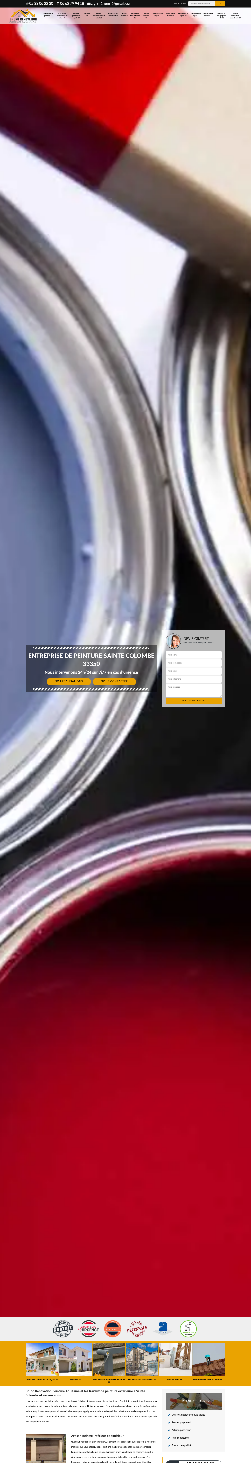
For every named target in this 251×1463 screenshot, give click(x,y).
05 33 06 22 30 (41, 4)
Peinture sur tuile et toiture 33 (135, 16)
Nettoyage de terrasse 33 (208, 15)
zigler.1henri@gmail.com (112, 4)
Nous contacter (114, 681)
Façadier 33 (87, 15)
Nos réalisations (69, 681)
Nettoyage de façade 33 (196, 15)
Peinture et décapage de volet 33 (221, 16)
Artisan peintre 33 (124, 15)
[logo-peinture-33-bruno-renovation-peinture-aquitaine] (23, 16)
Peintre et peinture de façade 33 (76, 16)
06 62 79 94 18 (72, 4)
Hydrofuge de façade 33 (170, 15)
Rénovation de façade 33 (158, 15)
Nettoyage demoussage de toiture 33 (62, 16)
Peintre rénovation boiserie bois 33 (235, 16)
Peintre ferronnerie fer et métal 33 (99, 16)
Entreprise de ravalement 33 (113, 15)
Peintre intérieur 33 (146, 16)
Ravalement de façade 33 (183, 15)
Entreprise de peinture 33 (48, 15)
